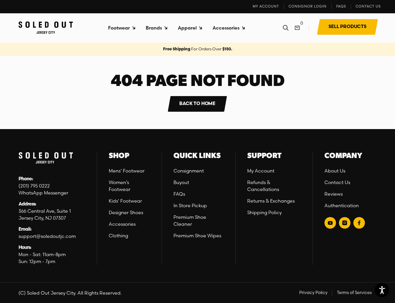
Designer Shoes (126, 212)
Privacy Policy (313, 292)
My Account (260, 171)
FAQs (179, 194)
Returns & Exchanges (271, 201)
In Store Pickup (190, 205)
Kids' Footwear (125, 201)
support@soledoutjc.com (47, 236)
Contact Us (337, 182)
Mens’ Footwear (127, 171)
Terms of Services (354, 292)
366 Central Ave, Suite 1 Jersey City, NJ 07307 (45, 214)
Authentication (341, 205)
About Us (334, 171)
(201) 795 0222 (34, 186)
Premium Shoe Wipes (197, 235)
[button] (122, 28)
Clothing (118, 235)
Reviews (333, 194)
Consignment (188, 171)
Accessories (122, 224)
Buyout (181, 182)
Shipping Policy (264, 212)
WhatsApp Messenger (43, 193)
